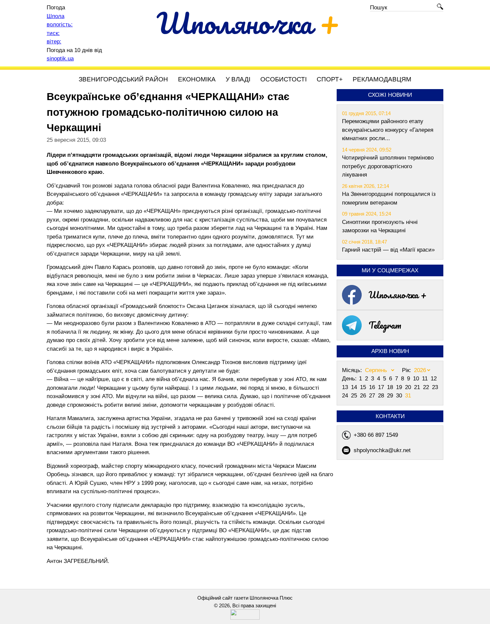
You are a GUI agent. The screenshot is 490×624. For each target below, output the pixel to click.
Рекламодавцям (382, 79)
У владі (238, 79)
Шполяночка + (398, 294)
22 (427, 387)
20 (409, 387)
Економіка (197, 79)
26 (364, 395)
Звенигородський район (123, 79)
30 (400, 395)
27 (373, 395)
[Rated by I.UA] (245, 618)
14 (355, 387)
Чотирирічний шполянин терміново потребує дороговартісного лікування (388, 166)
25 (355, 395)
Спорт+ (330, 79)
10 (417, 378)
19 (400, 387)
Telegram (385, 325)
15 (364, 387)
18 (391, 387)
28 (382, 395)
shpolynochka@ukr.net (382, 450)
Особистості (283, 79)
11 (425, 378)
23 (435, 387)
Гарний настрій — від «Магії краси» (388, 250)
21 (418, 387)
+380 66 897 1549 (376, 435)
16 (373, 387)
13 (346, 387)
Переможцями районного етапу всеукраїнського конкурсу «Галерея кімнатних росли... (387, 129)
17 (382, 387)
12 (434, 378)
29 (391, 395)
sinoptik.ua (60, 58)
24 (346, 395)
